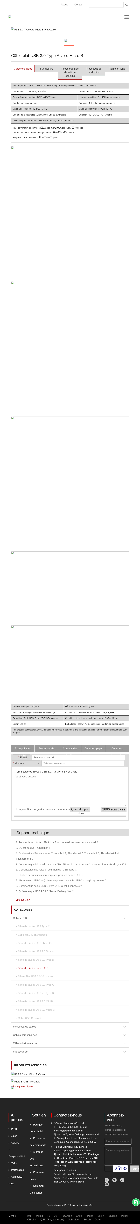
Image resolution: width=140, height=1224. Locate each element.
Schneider (73, 1219)
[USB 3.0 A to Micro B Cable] (70, 1074)
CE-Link (31, 1219)
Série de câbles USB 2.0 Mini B (35, 1001)
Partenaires (17, 1169)
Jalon (14, 1135)
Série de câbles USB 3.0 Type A (36, 951)
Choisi (79, 1215)
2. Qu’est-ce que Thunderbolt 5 (33, 847)
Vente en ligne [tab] (117, 68)
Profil (14, 1129)
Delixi (98, 1219)
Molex (39, 1215)
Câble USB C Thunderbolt (32, 934)
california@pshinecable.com (77, 1174)
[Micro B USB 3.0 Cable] (70, 1081)
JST (56, 1215)
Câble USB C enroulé (30, 1018)
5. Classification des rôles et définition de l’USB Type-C (46, 869)
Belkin (100, 1215)
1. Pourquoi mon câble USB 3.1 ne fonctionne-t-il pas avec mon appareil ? (57, 842)
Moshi (124, 1215)
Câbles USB (20, 918)
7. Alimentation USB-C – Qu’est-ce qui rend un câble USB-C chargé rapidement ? (61, 880)
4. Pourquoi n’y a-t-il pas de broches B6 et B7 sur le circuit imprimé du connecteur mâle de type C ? (71, 864)
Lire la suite (22, 899)
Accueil (65, 4)
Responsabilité (17, 1156)
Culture (15, 1142)
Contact (78, 4)
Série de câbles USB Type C (34, 926)
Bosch (87, 1219)
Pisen (90, 1215)
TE (48, 1215)
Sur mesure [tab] (46, 68)
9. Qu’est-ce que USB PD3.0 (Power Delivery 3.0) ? (45, 891)
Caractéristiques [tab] (23, 68)
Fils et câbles (20, 1051)
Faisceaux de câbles (24, 1026)
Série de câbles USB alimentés (35, 943)
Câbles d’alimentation (25, 1043)
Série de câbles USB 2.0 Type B (36, 993)
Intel (29, 1215)
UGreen (67, 1215)
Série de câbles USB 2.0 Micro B (36, 1009)
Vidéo (14, 1163)
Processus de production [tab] (93, 70)
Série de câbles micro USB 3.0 (35, 968)
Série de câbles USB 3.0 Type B (36, 959)
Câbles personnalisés (25, 1034)
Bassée (112, 1215)
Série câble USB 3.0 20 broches (36, 976)
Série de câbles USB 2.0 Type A (36, 984)
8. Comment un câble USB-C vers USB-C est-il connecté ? (49, 885)
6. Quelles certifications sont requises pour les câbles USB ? (49, 875)
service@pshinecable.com (68, 1130)
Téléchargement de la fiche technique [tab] (70, 72)
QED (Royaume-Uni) (52, 1219)
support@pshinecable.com (76, 1150)
